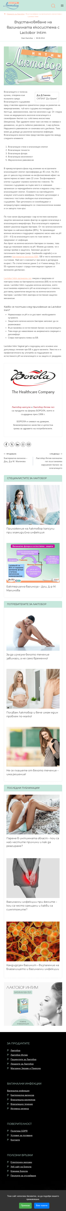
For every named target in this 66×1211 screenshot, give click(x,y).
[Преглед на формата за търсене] (53, 6)
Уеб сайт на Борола (21, 1166)
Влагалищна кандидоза (23, 1099)
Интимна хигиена (20, 1108)
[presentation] (33, 505)
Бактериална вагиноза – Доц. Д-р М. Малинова (15, 458)
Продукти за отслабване (23, 1175)
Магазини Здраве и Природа (26, 1068)
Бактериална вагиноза (22, 1095)
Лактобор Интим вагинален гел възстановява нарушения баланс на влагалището (49, 461)
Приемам (25, 1205)
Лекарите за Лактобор (22, 1064)
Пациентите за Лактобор (23, 1059)
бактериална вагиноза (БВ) (25, 256)
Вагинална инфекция (18, 1091)
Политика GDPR (19, 1131)
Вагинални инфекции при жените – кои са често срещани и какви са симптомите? (31, 905)
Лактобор (15, 1050)
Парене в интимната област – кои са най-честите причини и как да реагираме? (32, 842)
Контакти (15, 1140)
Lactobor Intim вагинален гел (18, 278)
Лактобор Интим (19, 1055)
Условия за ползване (22, 1135)
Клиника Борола (19, 1171)
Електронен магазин (21, 1162)
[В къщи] (5, 14)
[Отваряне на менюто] (62, 5)
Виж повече (41, 1205)
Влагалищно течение (22, 1104)
